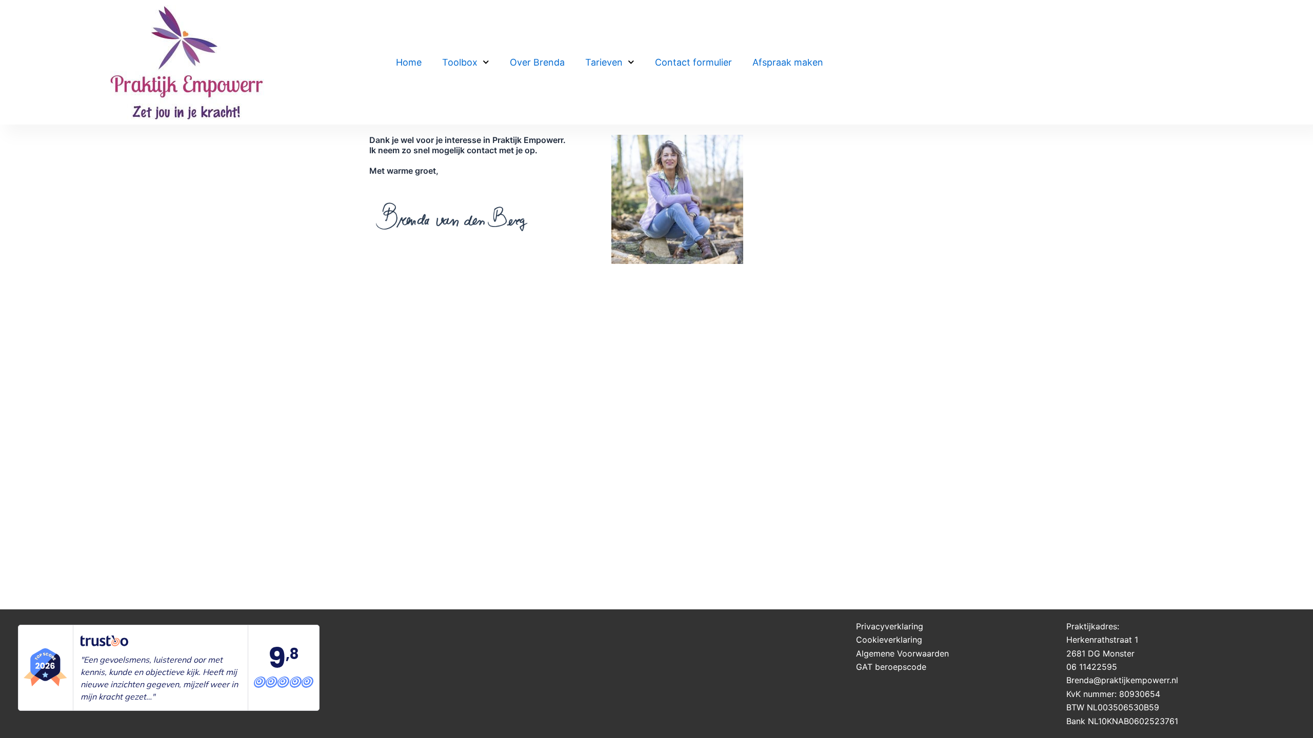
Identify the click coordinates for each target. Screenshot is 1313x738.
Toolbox (460, 62)
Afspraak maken (787, 62)
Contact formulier (693, 62)
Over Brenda (537, 62)
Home (409, 62)
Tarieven (604, 62)
